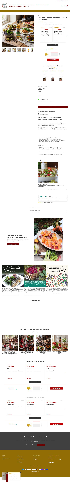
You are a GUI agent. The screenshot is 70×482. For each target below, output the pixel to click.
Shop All (26, 6)
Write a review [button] (53, 59)
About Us (3, 455)
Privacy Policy (35, 458)
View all (35, 331)
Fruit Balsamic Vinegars (28, 4)
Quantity (40, 91)
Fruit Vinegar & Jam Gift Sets (42, 4)
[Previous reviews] (38, 198)
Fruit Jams (19, 4)
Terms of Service (35, 456)
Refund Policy (35, 459)
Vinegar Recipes (20, 458)
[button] (52, 82)
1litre (44, 88)
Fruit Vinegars (12, 4)
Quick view (10, 318)
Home (39, 15)
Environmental (19, 462)
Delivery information (53, 189)
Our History (4, 456)
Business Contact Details (6, 458)
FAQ (2, 459)
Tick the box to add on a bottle (46, 101)
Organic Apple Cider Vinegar (15, 6)
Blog (18, 455)
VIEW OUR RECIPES (13, 244)
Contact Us (19, 461)
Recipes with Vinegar (20, 459)
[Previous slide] (39, 36)
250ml (40, 88)
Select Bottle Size (42, 86)
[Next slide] (67, 36)
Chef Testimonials (20, 456)
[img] (43, 27)
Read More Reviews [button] (52, 44)
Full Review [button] (9, 378)
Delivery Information (36, 455)
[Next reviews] (67, 198)
